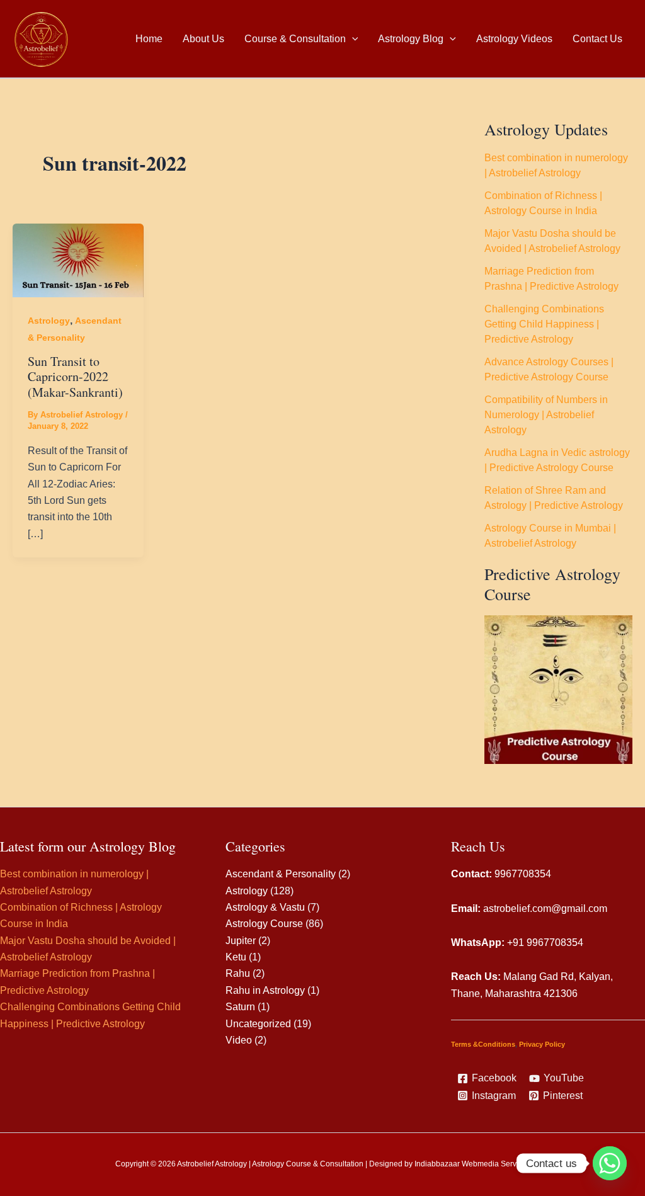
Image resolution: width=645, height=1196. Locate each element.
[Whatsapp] (610, 1163)
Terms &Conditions (483, 1044)
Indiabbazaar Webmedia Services (472, 1163)
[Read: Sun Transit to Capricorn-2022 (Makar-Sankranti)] (78, 259)
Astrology (49, 321)
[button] (352, 39)
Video (238, 1040)
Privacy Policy (542, 1044)
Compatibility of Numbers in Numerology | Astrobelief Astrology (546, 414)
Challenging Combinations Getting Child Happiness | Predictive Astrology (544, 324)
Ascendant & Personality (280, 874)
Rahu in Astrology (265, 990)
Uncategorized (258, 1023)
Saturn (240, 1006)
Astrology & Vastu (265, 907)
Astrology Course (264, 923)
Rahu (237, 973)
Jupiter (240, 940)
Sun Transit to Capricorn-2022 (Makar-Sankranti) (75, 377)
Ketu (235, 957)
